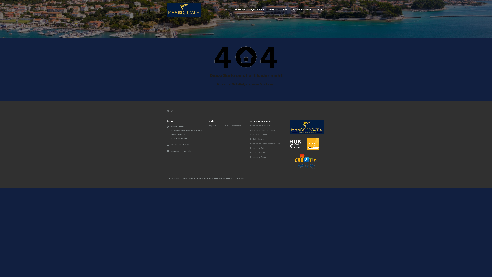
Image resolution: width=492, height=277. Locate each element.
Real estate (240, 9)
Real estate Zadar (258, 157)
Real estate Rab (257, 148)
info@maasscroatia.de (181, 151)
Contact (319, 9)
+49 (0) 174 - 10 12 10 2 (181, 145)
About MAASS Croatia (278, 9)
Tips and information (302, 9)
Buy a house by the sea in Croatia (265, 144)
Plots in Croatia (257, 139)
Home (228, 9)
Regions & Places (257, 9)
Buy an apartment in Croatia (262, 130)
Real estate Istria (257, 153)
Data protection (234, 126)
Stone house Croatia (259, 135)
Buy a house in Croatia (260, 126)
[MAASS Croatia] (184, 15)
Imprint (212, 126)
